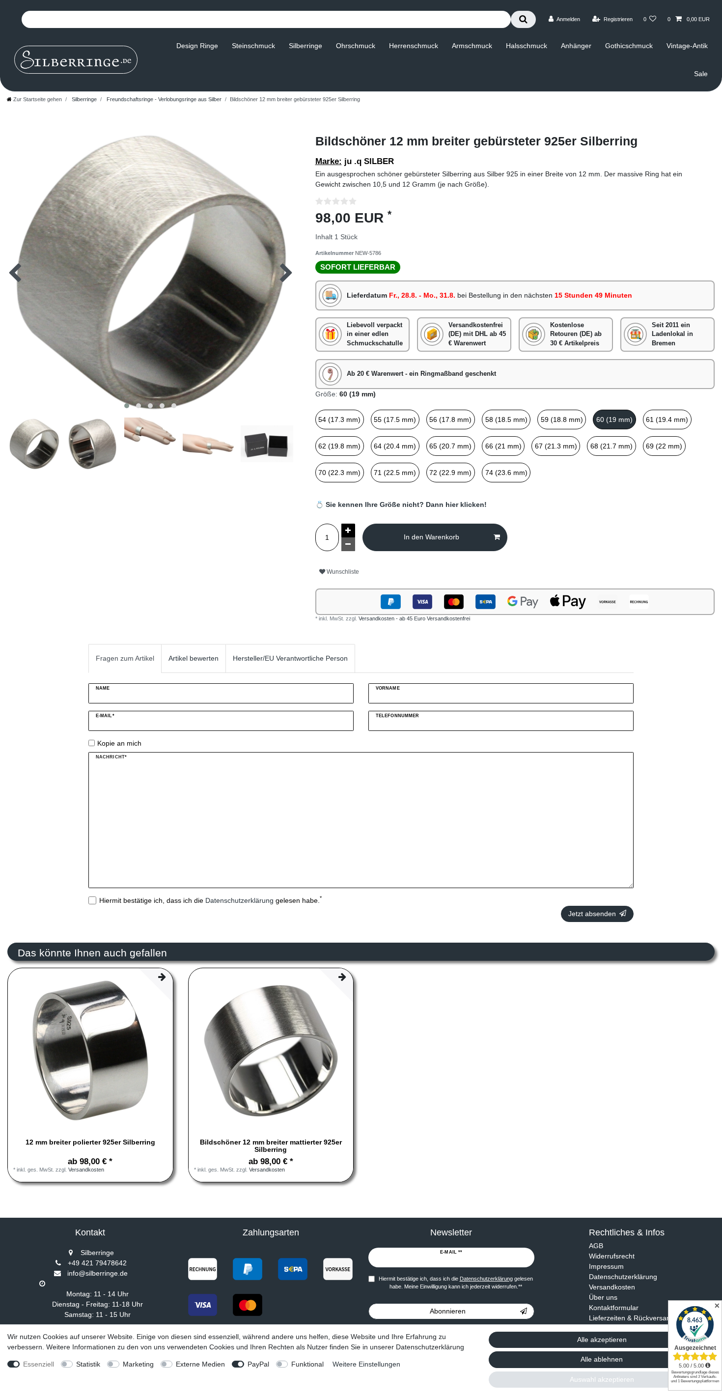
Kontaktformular (614, 1308)
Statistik (88, 1364)
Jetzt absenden (592, 914)
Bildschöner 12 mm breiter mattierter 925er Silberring (271, 1146)
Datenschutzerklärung (623, 1277)
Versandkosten (86, 1170)
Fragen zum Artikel (125, 658)
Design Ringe (197, 46)
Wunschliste (342, 571)
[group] (90, 1050)
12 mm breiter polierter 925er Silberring (90, 1142)
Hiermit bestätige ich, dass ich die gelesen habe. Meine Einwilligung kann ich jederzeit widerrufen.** (456, 1283)
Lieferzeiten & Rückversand (631, 1318)
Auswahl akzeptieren (602, 1379)
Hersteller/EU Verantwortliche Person (290, 658)
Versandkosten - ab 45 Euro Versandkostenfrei (414, 618)
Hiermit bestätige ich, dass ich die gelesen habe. (210, 899)
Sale (701, 74)
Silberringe (305, 46)
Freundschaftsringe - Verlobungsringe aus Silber (163, 99)
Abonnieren (448, 1311)
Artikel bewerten (193, 658)
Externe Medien (200, 1364)
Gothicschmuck (629, 46)
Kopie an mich (119, 743)
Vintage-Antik (687, 46)
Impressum (606, 1266)
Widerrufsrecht (612, 1256)
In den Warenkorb (431, 537)
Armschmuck (472, 46)
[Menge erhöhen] (348, 530)
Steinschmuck (253, 46)
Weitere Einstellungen (366, 1364)
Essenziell (38, 1364)
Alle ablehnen (602, 1359)
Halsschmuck (526, 46)
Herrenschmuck (413, 46)
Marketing (138, 1364)
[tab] (125, 658)
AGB (596, 1246)
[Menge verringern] (348, 544)
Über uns (603, 1297)
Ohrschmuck (355, 46)
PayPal (258, 1364)
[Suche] (523, 19)
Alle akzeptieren (602, 1339)
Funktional (307, 1364)
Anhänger (576, 46)
